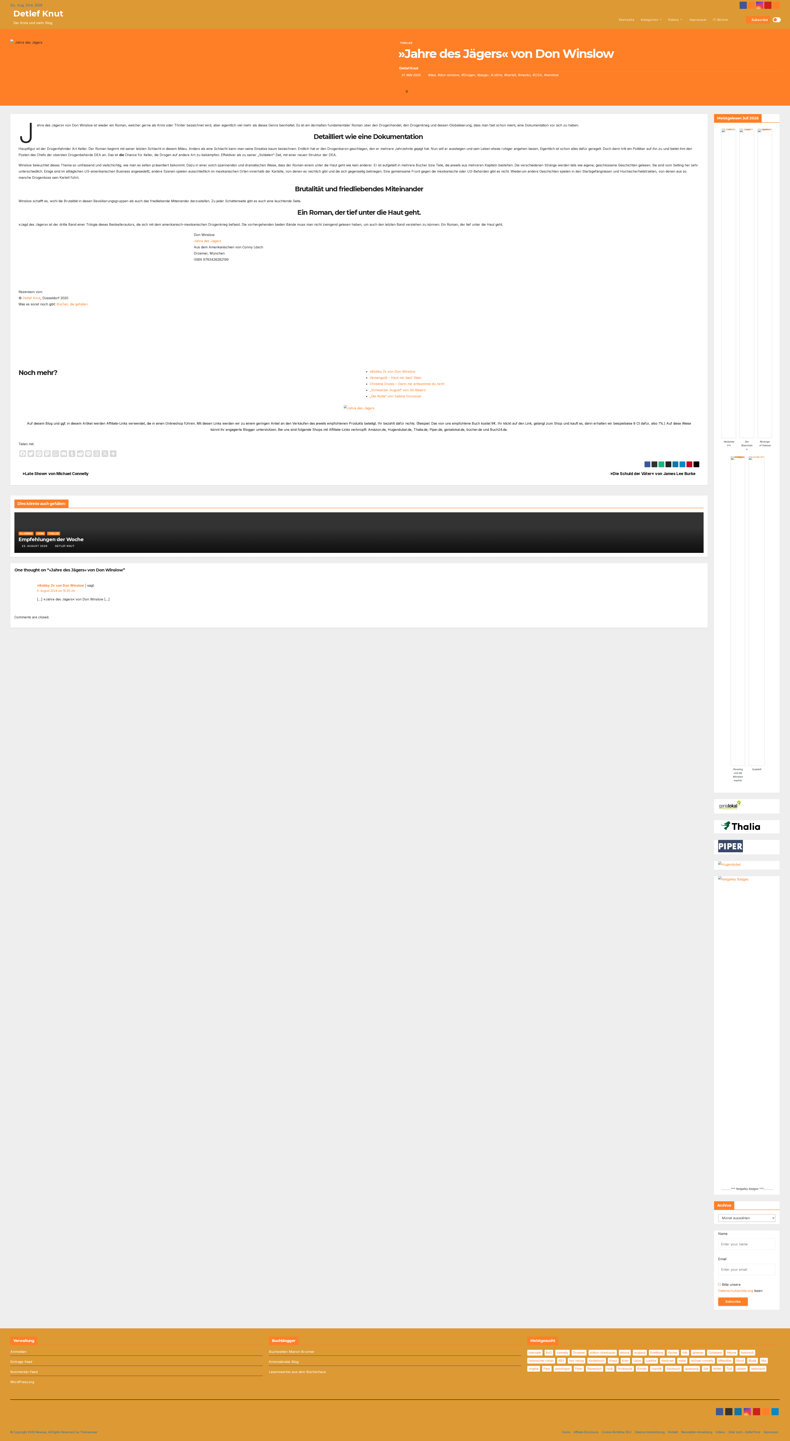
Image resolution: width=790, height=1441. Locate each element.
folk (685, 1352)
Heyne (731, 1352)
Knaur (613, 1360)
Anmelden (18, 1352)
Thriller (406, 42)
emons (624, 1352)
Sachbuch (673, 1368)
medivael (667, 1360)
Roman (642, 1368)
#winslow (551, 75)
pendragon (562, 1368)
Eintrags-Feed (21, 1362)
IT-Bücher (720, 19)
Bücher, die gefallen (72, 304)
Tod (729, 1368)
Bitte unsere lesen (740, 1287)
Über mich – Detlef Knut (744, 1432)
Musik (752, 1360)
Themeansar (88, 1432)
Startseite (626, 19)
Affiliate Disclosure (586, 1432)
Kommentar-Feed (24, 1372)
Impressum (697, 19)
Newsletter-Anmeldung (696, 1432)
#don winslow (448, 75)
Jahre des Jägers (207, 241)
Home (566, 1432)
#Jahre (496, 75)
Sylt (705, 1368)
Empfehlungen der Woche (51, 539)
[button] (742, 20)
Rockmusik (625, 1368)
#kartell (510, 75)
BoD (549, 1352)
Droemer (579, 1352)
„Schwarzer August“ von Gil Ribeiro (398, 390)
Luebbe (651, 1360)
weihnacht (758, 1368)
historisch (747, 1352)
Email (722, 1259)
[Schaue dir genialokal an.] (730, 805)
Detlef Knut (38, 13)
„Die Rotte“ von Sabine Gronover (396, 396)
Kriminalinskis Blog (284, 1362)
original (534, 1368)
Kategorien (650, 19)
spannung (691, 1368)
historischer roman (541, 1360)
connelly (562, 1352)
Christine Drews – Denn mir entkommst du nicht (407, 384)
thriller (717, 1368)
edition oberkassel (602, 1352)
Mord (740, 1360)
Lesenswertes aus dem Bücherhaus (297, 1372)
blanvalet (535, 1352)
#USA (537, 75)
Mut (763, 1360)
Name (722, 1234)
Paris (547, 1368)
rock (610, 1368)
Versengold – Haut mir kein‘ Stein (395, 378)
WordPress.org (22, 1382)
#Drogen (468, 75)
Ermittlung (656, 1352)
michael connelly (702, 1360)
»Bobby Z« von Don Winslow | (61, 585)
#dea (432, 75)
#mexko (524, 75)
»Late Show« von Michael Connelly (55, 473)
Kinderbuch (596, 1360)
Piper (578, 1368)
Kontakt (673, 1432)
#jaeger (483, 75)
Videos (674, 19)
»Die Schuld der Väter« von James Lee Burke (653, 473)
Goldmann (715, 1352)
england (639, 1352)
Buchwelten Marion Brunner (292, 1352)
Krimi (625, 1360)
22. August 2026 (35, 546)
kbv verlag (576, 1360)
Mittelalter (725, 1360)
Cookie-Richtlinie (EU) (617, 1432)
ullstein (741, 1368)
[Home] (611, 20)
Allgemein (26, 533)
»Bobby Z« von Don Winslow (392, 371)
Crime (40, 533)
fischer (672, 1352)
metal (682, 1360)
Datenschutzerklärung (735, 1291)
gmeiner (698, 1352)
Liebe (637, 1360)
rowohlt (657, 1368)
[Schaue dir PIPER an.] (730, 846)
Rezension (594, 1368)
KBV (561, 1360)
